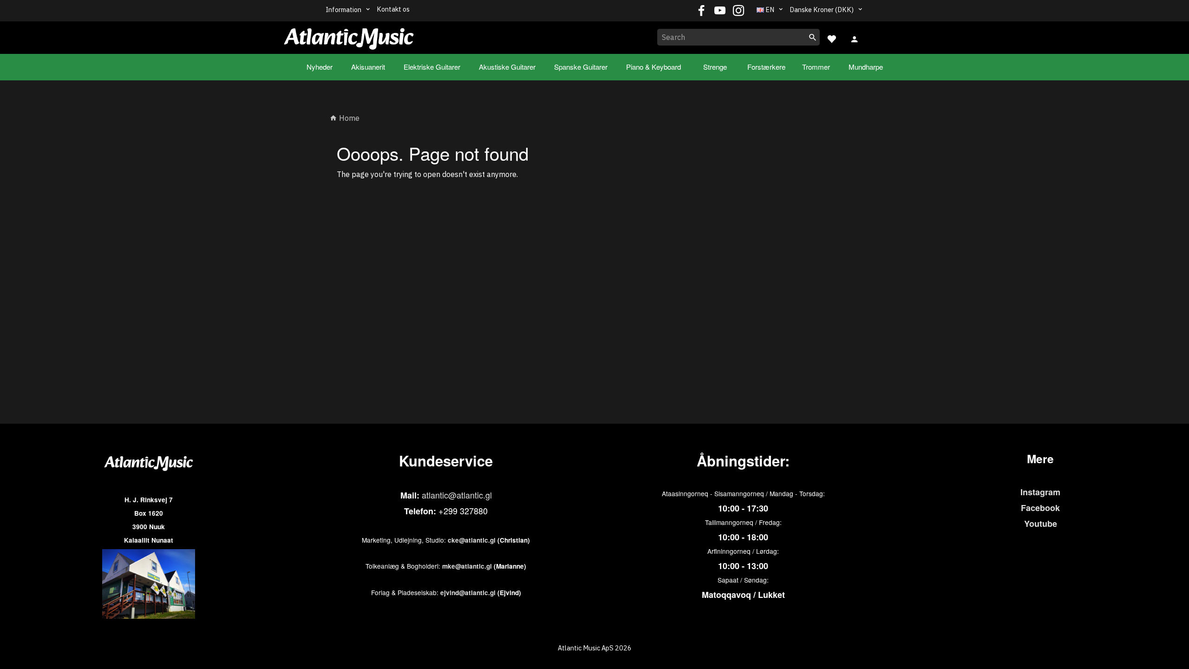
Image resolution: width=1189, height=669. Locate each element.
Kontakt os (393, 9)
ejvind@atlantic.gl (468, 592)
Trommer (816, 67)
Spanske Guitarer (581, 67)
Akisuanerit (368, 67)
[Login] (854, 38)
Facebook (1040, 508)
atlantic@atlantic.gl (457, 495)
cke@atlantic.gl (472, 540)
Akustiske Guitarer (507, 67)
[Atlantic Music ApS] (349, 35)
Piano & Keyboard (653, 67)
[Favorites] (831, 38)
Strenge (715, 67)
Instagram (1040, 492)
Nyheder (320, 67)
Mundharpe (866, 67)
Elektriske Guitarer (432, 67)
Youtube (1040, 524)
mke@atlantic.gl (467, 566)
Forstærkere (766, 67)
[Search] (812, 37)
